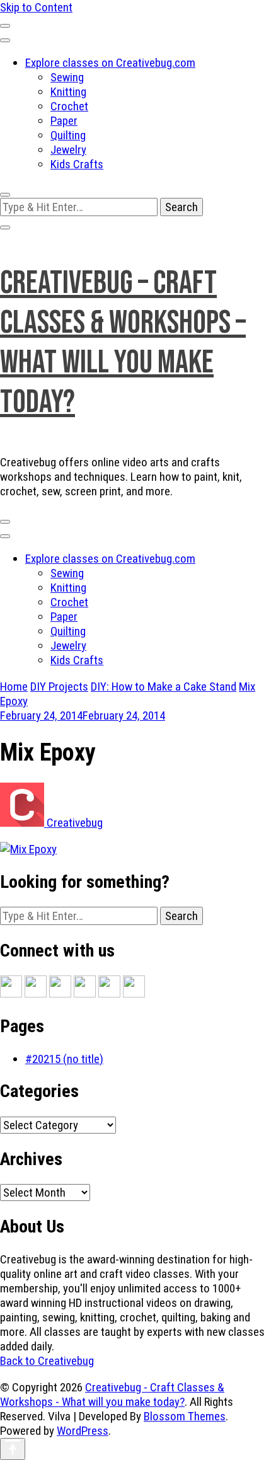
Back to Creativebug (47, 1361)
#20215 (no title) (64, 1059)
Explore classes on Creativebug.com (110, 62)
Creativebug (73, 822)
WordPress (82, 1430)
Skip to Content (36, 7)
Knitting (68, 91)
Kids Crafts (76, 164)
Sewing (67, 77)
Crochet (69, 106)
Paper (64, 120)
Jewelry (68, 149)
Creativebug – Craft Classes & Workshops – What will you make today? (123, 342)
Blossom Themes (185, 1416)
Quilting (68, 135)
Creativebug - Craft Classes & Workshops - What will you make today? (112, 1394)
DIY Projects (59, 686)
